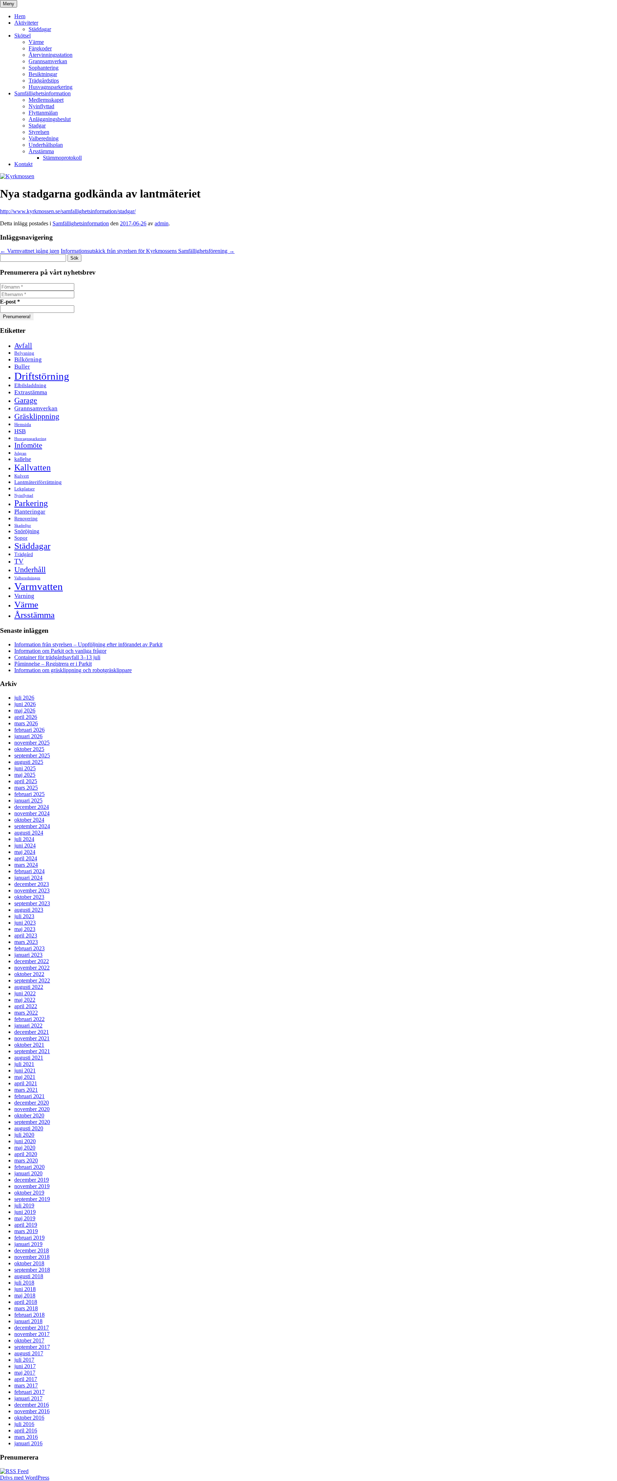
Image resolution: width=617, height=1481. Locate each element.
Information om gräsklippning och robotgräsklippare (73, 670)
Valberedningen (27, 578)
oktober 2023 (29, 897)
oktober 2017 (29, 1340)
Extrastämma (30, 392)
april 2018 (25, 1302)
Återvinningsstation (50, 55)
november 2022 (32, 968)
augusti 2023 (28, 910)
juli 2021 (24, 1064)
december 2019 (31, 1180)
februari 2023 (29, 948)
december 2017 (31, 1328)
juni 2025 (25, 768)
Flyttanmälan (43, 113)
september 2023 (32, 903)
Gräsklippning (36, 416)
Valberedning (44, 138)
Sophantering (44, 68)
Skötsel (22, 35)
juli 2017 (24, 1360)
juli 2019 (24, 1205)
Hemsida (22, 424)
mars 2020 (26, 1160)
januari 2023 (28, 955)
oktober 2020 (29, 1115)
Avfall (23, 345)
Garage (25, 400)
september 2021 (32, 1051)
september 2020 (32, 1122)
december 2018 (31, 1250)
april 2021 (25, 1083)
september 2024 (32, 826)
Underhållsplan (46, 145)
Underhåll (30, 569)
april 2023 (25, 935)
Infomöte (28, 445)
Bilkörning (28, 359)
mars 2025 (26, 788)
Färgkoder (40, 48)
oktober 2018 (29, 1263)
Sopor (20, 538)
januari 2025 (28, 800)
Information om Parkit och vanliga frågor (60, 651)
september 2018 (32, 1270)
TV (19, 561)
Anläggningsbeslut (50, 119)
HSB (20, 431)
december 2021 (31, 1032)
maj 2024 (24, 852)
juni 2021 (25, 1070)
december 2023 (31, 884)
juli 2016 (24, 1424)
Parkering (31, 503)
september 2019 (32, 1199)
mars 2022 (26, 1013)
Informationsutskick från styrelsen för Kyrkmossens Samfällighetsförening (148, 251)
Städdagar (40, 29)
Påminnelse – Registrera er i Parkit (53, 664)
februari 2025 (29, 794)
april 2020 (25, 1154)
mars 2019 (26, 1231)
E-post (10, 302)
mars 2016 (26, 1437)
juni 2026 (25, 704)
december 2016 (31, 1405)
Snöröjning (26, 531)
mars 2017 (26, 1385)
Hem (19, 16)
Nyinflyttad (41, 106)
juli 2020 (24, 1135)
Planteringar (29, 511)
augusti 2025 (28, 762)
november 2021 (32, 1038)
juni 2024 (25, 845)
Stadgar (37, 125)
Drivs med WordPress (24, 1478)
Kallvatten (32, 467)
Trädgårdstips (44, 80)
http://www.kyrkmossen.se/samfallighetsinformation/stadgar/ (68, 211)
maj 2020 (24, 1148)
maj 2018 (24, 1295)
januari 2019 (28, 1244)
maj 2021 (24, 1077)
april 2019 (25, 1225)
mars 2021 (26, 1090)
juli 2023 (24, 916)
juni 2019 (25, 1212)
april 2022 (25, 1006)
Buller (22, 366)
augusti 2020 (28, 1128)
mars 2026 (26, 723)
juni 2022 (25, 993)
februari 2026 (29, 730)
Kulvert (21, 476)
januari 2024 (28, 878)
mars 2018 (26, 1308)
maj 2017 (24, 1373)
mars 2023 (26, 942)
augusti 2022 (28, 987)
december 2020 (31, 1103)
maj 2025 (24, 775)
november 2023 (32, 890)
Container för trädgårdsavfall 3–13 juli (57, 657)
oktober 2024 (29, 820)
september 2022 (32, 980)
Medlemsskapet (46, 100)
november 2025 (32, 743)
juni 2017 (25, 1366)
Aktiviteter (26, 23)
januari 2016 (28, 1443)
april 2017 (25, 1379)
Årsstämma (41, 151)
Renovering (25, 518)
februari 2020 (29, 1167)
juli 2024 (24, 839)
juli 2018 (24, 1283)
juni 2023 (25, 923)
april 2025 (25, 781)
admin (162, 223)
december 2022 (31, 961)
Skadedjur (22, 525)
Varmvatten (38, 586)
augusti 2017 (28, 1353)
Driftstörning (41, 376)
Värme (36, 42)
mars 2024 (26, 865)
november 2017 (32, 1334)
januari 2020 (28, 1173)
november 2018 (32, 1257)
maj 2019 (24, 1218)
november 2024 (32, 813)
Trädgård (23, 554)
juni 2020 (25, 1141)
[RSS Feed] (14, 1471)
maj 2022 (24, 1000)
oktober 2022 (29, 974)
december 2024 (31, 807)
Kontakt (23, 164)
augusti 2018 (28, 1276)
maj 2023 (24, 929)
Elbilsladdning (30, 385)
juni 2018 (25, 1289)
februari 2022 (29, 1019)
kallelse (22, 459)
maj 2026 (24, 710)
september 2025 (32, 755)
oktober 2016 (29, 1418)
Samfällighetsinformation (42, 93)
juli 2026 (24, 698)
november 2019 (32, 1186)
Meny (8, 3)
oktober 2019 (29, 1193)
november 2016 (32, 1411)
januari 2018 (28, 1321)
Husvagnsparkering (50, 87)
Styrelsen (39, 132)
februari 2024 (29, 871)
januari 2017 (28, 1398)
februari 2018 (29, 1315)
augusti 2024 (28, 833)
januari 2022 (28, 1025)
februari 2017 (29, 1392)
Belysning (24, 353)
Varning (24, 595)
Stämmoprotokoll (62, 158)
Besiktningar (43, 74)
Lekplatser (24, 488)
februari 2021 (29, 1096)
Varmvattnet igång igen (29, 251)
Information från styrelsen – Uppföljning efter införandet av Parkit (88, 644)
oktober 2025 (29, 749)
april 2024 (25, 858)
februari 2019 (29, 1238)
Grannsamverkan (48, 61)
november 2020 (32, 1109)
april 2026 (25, 717)
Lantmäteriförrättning (38, 482)
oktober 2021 (29, 1045)
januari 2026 (28, 736)
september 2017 (32, 1347)
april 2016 (25, 1430)
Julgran (20, 453)
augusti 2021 (28, 1058)
